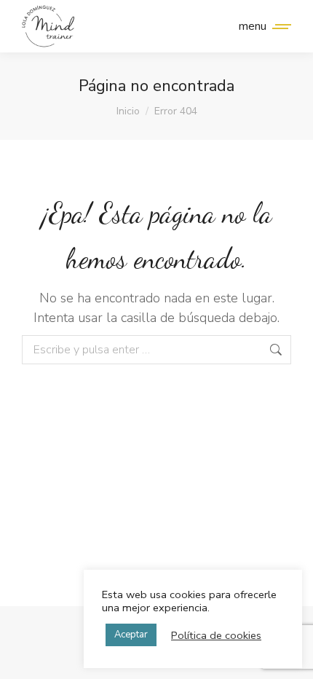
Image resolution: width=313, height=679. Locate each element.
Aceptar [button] (131, 634)
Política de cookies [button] (216, 635)
